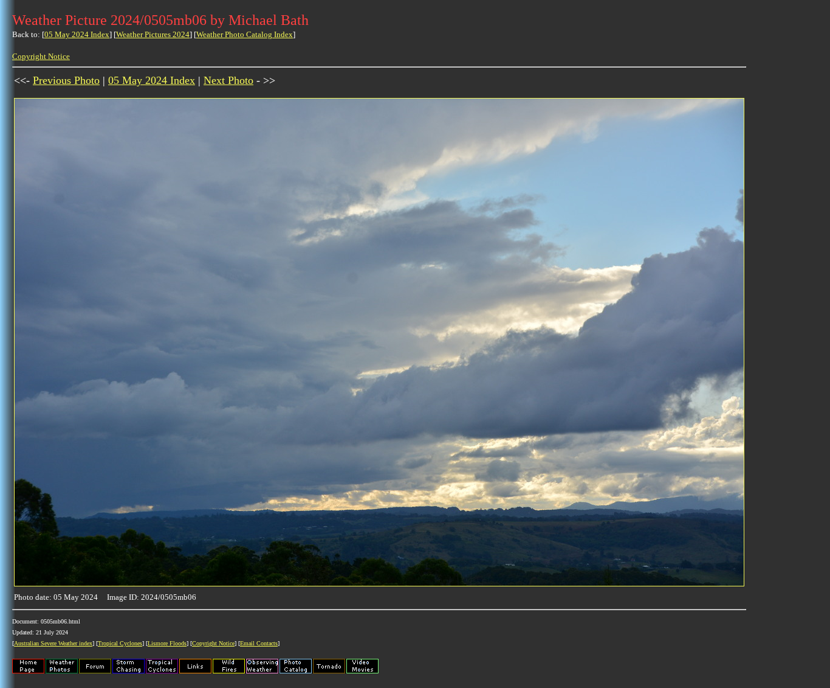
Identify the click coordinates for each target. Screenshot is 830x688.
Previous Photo (66, 80)
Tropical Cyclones (120, 643)
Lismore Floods (167, 643)
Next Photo (228, 80)
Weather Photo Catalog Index (244, 34)
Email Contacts (259, 643)
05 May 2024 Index (76, 34)
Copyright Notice (41, 56)
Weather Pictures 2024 (153, 34)
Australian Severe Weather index (53, 643)
